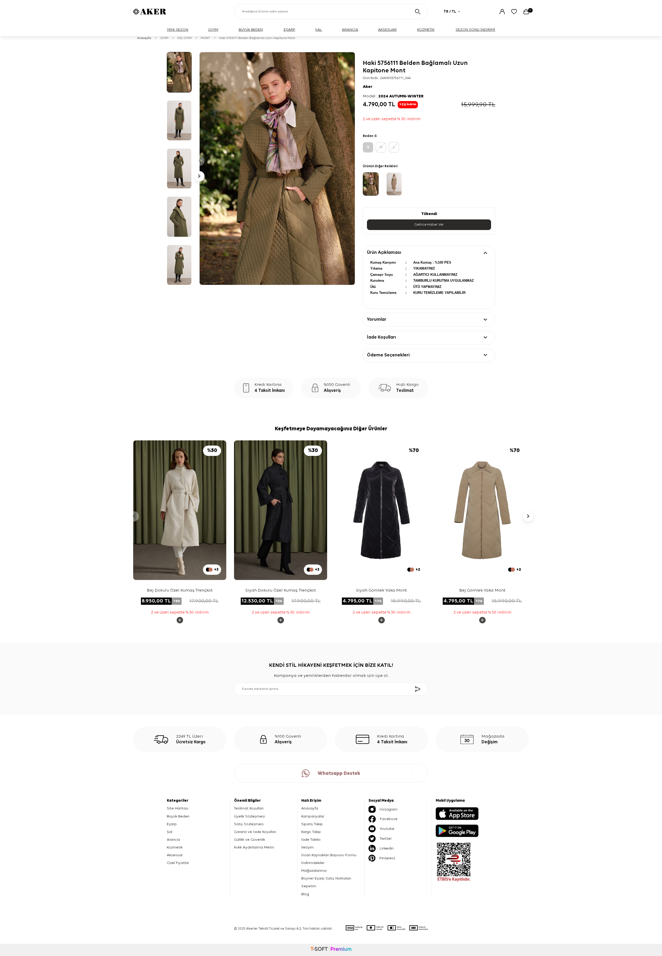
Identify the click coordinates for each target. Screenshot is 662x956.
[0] (526, 11)
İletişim (307, 847)
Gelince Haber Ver (429, 224)
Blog (305, 894)
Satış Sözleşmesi (249, 824)
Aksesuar (175, 855)
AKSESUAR (387, 30)
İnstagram (388, 809)
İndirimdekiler (313, 863)
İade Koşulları (381, 337)
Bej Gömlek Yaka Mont (482, 590)
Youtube (387, 829)
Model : (393, 96)
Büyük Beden (178, 816)
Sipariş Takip (312, 824)
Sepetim (308, 886)
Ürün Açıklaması (384, 252)
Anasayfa (144, 38)
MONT (205, 38)
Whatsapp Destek (339, 773)
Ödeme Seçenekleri (388, 355)
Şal (169, 832)
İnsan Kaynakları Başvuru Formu (328, 855)
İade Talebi (310, 840)
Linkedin (387, 848)
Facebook (388, 819)
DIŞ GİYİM (184, 38)
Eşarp (172, 824)
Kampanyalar (312, 816)
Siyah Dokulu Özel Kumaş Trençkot (280, 590)
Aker (367, 87)
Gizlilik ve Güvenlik (249, 840)
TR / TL (449, 11)
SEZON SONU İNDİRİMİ (475, 30)
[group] (277, 168)
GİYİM (213, 30)
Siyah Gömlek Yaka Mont (381, 590)
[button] (199, 161)
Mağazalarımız (314, 871)
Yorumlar (376, 319)
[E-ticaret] (331, 950)
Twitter (386, 838)
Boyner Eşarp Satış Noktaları (326, 878)
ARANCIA (350, 30)
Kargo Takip (311, 832)
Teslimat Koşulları (249, 808)
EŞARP (289, 30)
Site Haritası (177, 808)
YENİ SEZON (177, 30)
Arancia (173, 840)
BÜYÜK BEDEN (251, 30)
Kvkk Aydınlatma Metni (254, 847)
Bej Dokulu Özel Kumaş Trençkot (180, 590)
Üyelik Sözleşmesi (249, 816)
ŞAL (318, 30)
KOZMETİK (425, 30)
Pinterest (387, 858)
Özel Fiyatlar (178, 863)
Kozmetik (175, 847)
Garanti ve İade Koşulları (255, 832)
